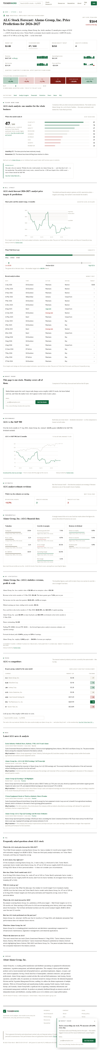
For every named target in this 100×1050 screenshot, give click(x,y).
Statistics (42, 95)
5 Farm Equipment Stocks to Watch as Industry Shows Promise (26, 803)
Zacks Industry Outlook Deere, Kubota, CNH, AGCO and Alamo (27, 750)
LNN (6, 694)
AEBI (6, 704)
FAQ (60, 95)
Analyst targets (24, 95)
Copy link (70, 597)
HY (6, 714)
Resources (61, 3)
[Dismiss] (94, 1021)
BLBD (6, 690)
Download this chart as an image (12, 480)
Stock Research (49, 3)
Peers (49, 95)
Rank (15, 95)
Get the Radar (42, 402)
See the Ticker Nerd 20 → (13, 176)
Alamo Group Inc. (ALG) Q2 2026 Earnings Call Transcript (25, 768)
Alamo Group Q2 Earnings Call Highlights (19, 785)
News (55, 95)
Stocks (13, 12)
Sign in (85, 3)
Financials (34, 95)
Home (6, 12)
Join (93, 3)
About (79, 3)
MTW (6, 709)
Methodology (47, 1023)
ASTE (6, 699)
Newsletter (71, 3)
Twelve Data (18, 242)
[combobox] (31, 3)
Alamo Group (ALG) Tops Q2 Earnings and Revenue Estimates (26, 820)
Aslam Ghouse (16, 160)
